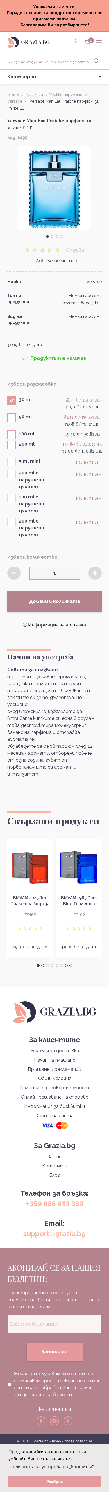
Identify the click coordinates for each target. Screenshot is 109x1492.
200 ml (27, 444)
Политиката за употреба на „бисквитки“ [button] (51, 1466)
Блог (54, 1175)
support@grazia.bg (54, 1233)
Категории (21, 76)
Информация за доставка (57, 625)
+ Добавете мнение (54, 260)
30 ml (25, 399)
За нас (54, 1156)
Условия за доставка (54, 1050)
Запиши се (54, 1351)
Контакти (54, 1166)
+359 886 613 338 (55, 1203)
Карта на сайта (54, 1115)
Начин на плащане (54, 1060)
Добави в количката (54, 601)
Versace (94, 281)
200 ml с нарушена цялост (31, 480)
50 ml (25, 416)
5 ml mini (29, 461)
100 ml (26, 434)
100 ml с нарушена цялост (31, 504)
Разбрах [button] (54, 1481)
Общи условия (54, 1078)
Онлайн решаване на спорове (54, 1097)
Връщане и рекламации (54, 1069)
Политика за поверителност (54, 1087)
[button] (47, 236)
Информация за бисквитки (54, 1106)
